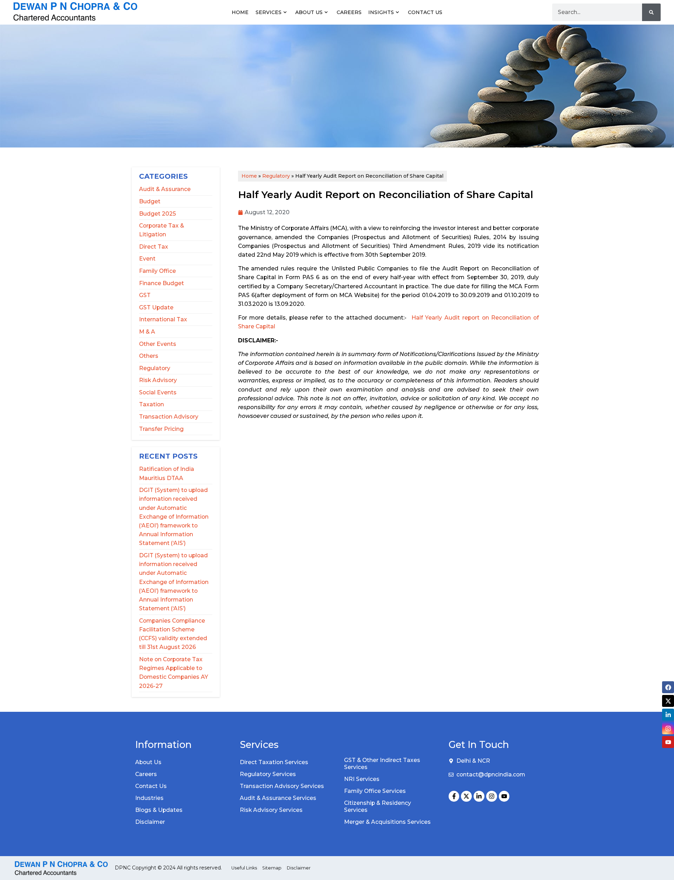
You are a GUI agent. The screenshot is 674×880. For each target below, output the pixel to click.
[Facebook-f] (454, 796)
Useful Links (244, 868)
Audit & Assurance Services (278, 798)
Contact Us (425, 12)
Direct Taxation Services (274, 762)
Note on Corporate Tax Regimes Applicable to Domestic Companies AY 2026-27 (173, 672)
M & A (147, 331)
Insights (381, 12)
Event (147, 258)
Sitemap (272, 868)
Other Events (157, 344)
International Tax (163, 319)
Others (148, 356)
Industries (149, 798)
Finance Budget (161, 283)
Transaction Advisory (168, 416)
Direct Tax (153, 246)
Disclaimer (150, 822)
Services (269, 12)
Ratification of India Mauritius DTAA (166, 473)
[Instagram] (491, 796)
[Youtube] (504, 796)
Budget (149, 201)
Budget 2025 (157, 213)
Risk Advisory (158, 380)
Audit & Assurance (165, 189)
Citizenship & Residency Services (377, 806)
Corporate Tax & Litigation (161, 230)
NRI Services (361, 779)
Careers (349, 12)
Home (240, 12)
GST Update (156, 307)
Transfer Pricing (161, 429)
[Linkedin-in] (479, 796)
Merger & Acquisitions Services (387, 822)
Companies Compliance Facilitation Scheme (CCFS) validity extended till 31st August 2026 (173, 634)
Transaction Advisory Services (282, 786)
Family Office (157, 271)
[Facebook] (668, 687)
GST (145, 295)
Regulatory (154, 368)
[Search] (651, 12)
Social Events (158, 392)
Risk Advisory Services (271, 810)
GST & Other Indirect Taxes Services (382, 763)
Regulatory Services (268, 774)
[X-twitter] (466, 796)
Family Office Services (375, 791)
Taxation (151, 404)
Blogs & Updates (159, 810)
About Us (309, 12)
